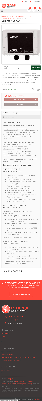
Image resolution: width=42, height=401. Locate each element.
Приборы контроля (9, 18)
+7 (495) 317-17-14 (15, 316)
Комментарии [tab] (10, 117)
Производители (6, 351)
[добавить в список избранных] (33, 89)
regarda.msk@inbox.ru (14, 320)
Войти (25, 1)
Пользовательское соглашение (11, 360)
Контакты (4, 342)
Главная (5, 16)
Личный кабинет (6, 370)
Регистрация (36, 1)
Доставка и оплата (7, 354)
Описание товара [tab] (11, 113)
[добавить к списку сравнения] (38, 89)
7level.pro (37, 399)
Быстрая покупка (19, 99)
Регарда (10, 379)
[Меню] (2, 11)
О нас (3, 336)
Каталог (12, 16)
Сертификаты (5, 333)
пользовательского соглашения (23, 383)
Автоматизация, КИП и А (23, 16)
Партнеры (4, 339)
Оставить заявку (19, 294)
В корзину (19, 104)
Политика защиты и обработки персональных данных (18, 357)
